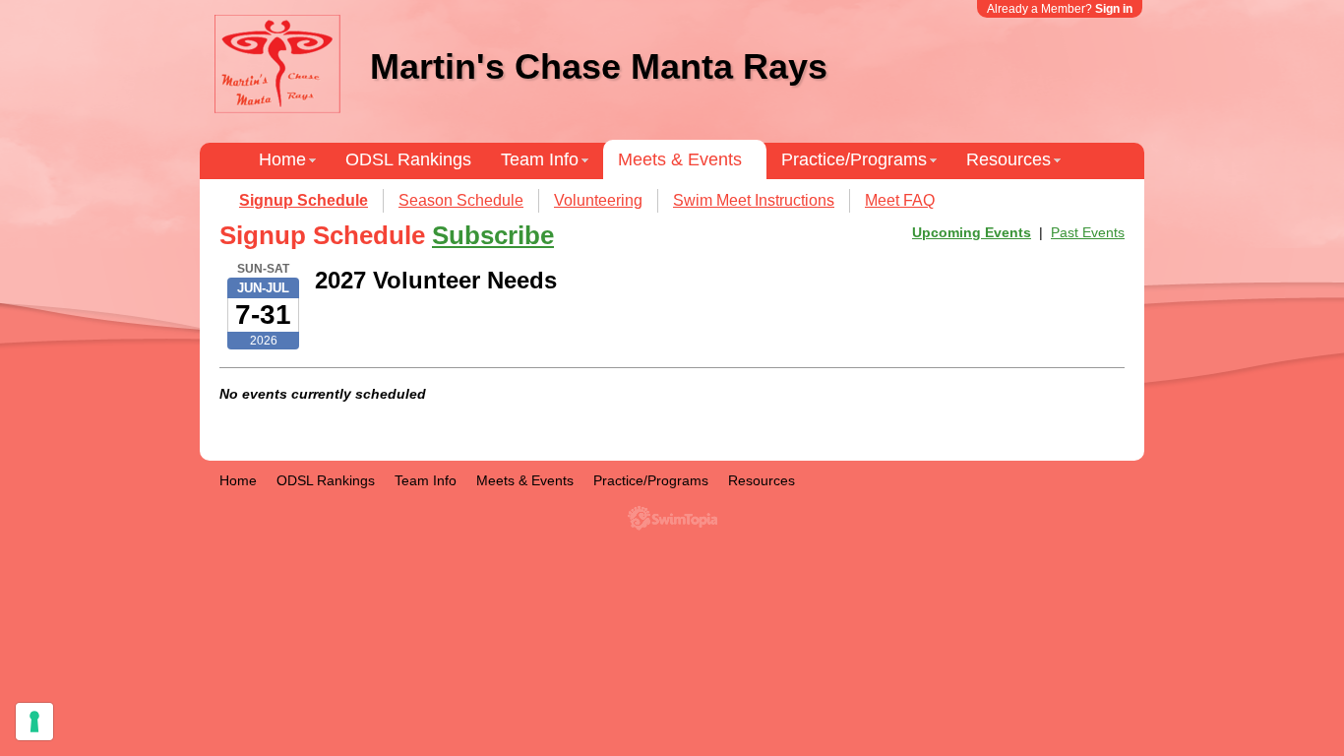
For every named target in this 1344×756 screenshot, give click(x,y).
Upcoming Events (971, 232)
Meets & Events (680, 159)
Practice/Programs (854, 159)
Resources (1008, 159)
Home (282, 159)
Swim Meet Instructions (753, 200)
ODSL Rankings (408, 159)
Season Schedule (460, 200)
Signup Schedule (303, 200)
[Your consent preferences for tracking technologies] (34, 721)
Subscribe (493, 235)
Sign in (1113, 9)
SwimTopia (672, 518)
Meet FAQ (900, 200)
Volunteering (598, 200)
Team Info (540, 159)
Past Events (1088, 232)
